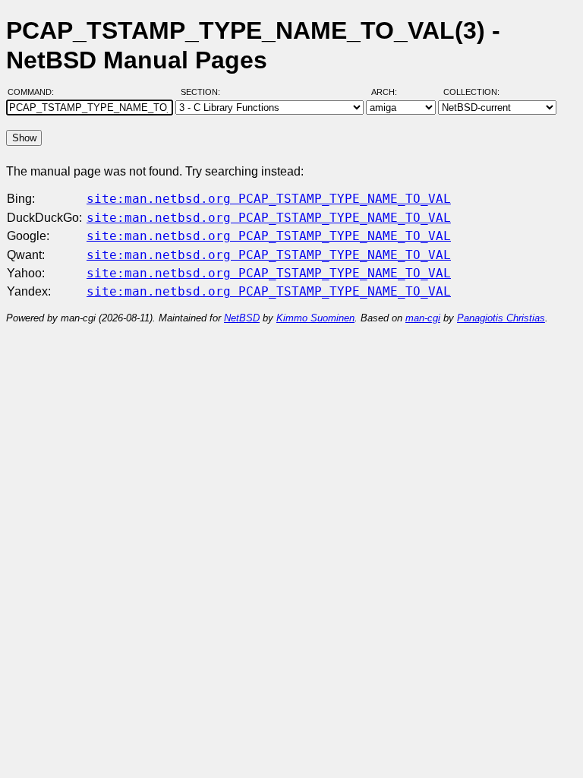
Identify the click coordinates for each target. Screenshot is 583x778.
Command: (35, 91)
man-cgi (422, 318)
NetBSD (242, 318)
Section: (204, 91)
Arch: (391, 91)
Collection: (471, 91)
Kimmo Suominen (315, 318)
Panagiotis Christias (501, 318)
